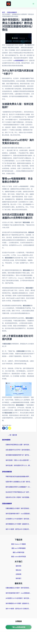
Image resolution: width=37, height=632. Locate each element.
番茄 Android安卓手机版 (18, 556)
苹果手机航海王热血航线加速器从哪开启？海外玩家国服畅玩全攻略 (18, 476)
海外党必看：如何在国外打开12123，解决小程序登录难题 (18, 465)
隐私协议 (18, 570)
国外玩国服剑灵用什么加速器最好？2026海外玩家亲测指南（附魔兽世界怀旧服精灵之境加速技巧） (18, 487)
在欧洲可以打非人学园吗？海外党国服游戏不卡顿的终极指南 (18, 497)
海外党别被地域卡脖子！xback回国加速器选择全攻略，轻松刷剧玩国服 (18, 513)
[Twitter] (6, 428)
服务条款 (18, 566)
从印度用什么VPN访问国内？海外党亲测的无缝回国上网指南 (18, 519)
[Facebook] (3, 428)
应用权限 (18, 574)
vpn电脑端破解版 (18, 60)
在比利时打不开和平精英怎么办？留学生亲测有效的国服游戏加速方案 (18, 492)
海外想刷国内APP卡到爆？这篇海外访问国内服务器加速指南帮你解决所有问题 (18, 524)
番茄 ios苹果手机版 (18, 552)
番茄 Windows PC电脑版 (18, 544)
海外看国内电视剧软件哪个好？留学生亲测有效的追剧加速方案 (18, 455)
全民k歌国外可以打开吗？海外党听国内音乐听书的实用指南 (18, 450)
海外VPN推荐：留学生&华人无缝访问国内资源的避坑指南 (18, 529)
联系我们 (18, 578)
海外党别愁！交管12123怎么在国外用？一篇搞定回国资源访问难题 (18, 460)
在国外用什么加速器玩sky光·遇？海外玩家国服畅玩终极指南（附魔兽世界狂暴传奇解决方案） (18, 481)
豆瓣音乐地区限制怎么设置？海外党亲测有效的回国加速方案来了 (18, 444)
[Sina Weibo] (9, 428)
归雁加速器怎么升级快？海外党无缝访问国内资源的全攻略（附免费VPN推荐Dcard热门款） (18, 508)
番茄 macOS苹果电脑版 (19, 548)
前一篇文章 (12, 435)
